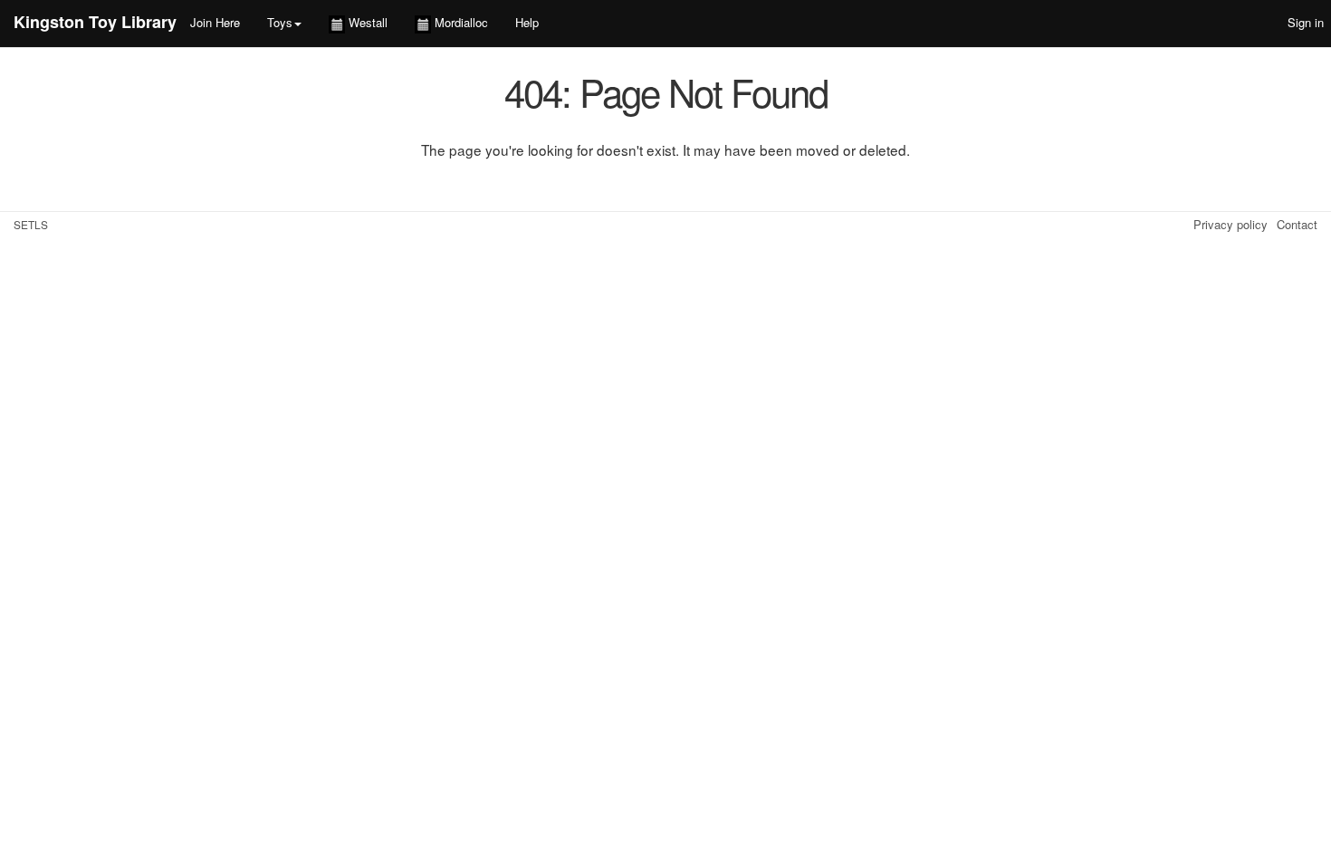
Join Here (215, 22)
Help (527, 22)
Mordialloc (459, 22)
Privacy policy (1230, 224)
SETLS (31, 224)
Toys (279, 22)
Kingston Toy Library (95, 22)
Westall (366, 22)
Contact (1297, 224)
